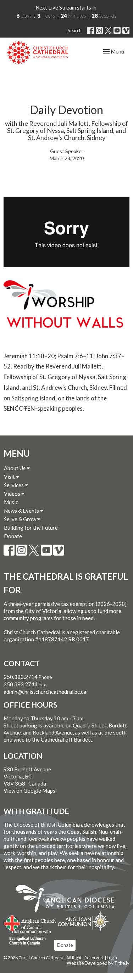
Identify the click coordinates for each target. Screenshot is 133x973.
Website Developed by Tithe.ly (98, 963)
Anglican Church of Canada (30, 922)
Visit (10, 476)
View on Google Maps (29, 790)
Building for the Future (31, 527)
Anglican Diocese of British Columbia (68, 900)
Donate (13, 536)
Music (11, 502)
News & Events (22, 510)
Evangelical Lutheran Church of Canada (27, 937)
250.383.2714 (21, 677)
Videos (12, 493)
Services (14, 485)
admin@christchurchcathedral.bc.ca (45, 691)
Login (112, 957)
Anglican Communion (83, 921)
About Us (15, 468)
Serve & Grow (20, 519)
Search (75, 30)
